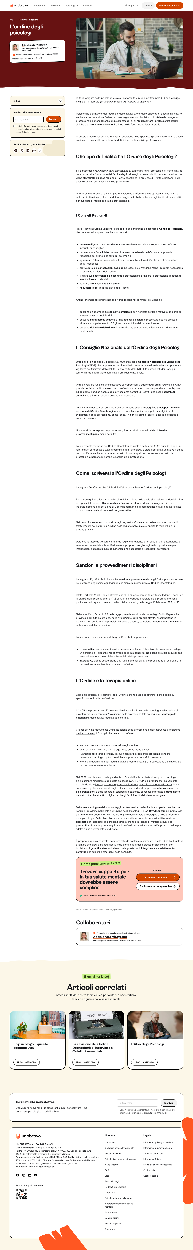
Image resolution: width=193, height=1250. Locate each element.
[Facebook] (15, 150)
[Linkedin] (27, 150)
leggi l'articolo (26, 1062)
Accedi (148, 5)
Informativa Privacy (153, 1159)
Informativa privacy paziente (157, 1148)
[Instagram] (23, 1175)
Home (78, 909)
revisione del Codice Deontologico (112, 446)
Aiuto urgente (111, 1164)
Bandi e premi (112, 1218)
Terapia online (95, 909)
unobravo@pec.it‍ (61, 1154)
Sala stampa (111, 1212)
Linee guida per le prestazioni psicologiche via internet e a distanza (133, 784)
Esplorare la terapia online (156, 886)
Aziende (87, 5)
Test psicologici (112, 1181)
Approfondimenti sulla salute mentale (119, 1205)
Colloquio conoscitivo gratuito (119, 1148)
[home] (19, 5)
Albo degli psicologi (148, 503)
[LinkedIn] (30, 1175)
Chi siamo (109, 1142)
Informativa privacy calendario (158, 1142)
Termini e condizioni (153, 1153)
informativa (28, 126)
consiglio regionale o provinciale (153, 545)
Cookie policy (150, 1170)
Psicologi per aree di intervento (120, 1159)
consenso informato (152, 791)
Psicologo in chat (113, 1153)
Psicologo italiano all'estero (118, 1198)
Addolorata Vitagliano (35, 45)
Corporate (110, 1192)
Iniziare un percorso (156, 877)
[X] (21, 150)
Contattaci (110, 1229)
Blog (11, 20)
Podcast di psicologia (115, 1187)
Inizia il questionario (169, 5)
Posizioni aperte (113, 1223)
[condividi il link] (40, 150)
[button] (39, 5)
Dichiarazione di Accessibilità (157, 1164)
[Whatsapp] (34, 150)
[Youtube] (36, 1175)
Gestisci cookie (150, 1175)
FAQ (107, 1170)
